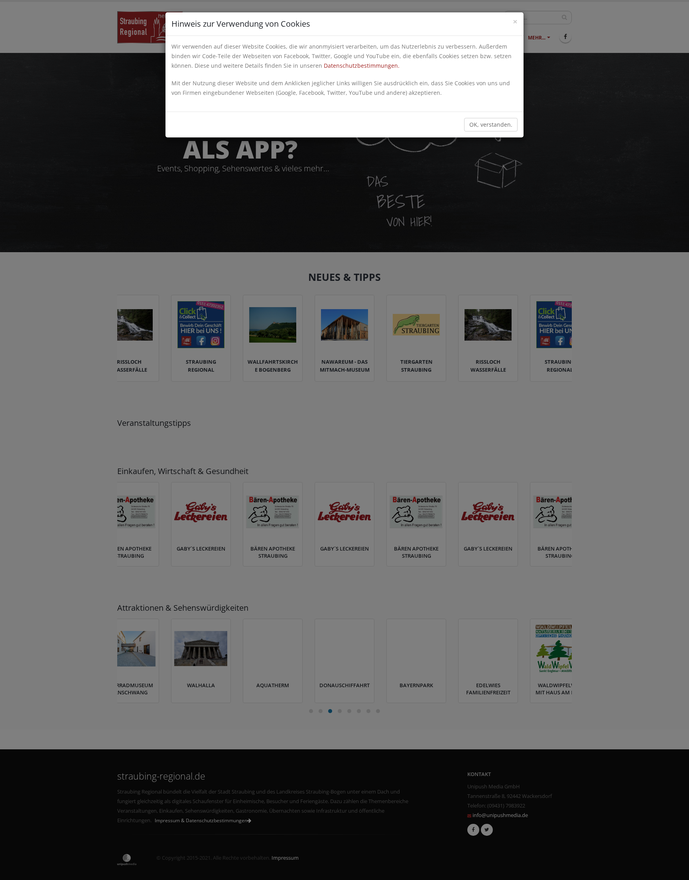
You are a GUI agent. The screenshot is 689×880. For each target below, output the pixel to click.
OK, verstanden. (490, 124)
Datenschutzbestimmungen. (362, 65)
